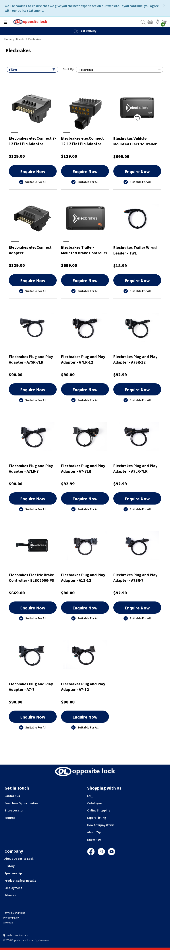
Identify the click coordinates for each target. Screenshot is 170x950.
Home (8, 39)
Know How (94, 840)
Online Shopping (98, 810)
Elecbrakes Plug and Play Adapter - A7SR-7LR (31, 359)
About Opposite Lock (18, 859)
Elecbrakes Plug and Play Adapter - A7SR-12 (135, 359)
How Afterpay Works (100, 825)
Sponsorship (13, 873)
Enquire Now (32, 171)
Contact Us (12, 796)
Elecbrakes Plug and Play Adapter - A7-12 (83, 686)
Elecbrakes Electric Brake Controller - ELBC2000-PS (31, 577)
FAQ (90, 796)
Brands (20, 39)
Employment (13, 888)
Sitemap (10, 895)
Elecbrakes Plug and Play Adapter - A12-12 (83, 577)
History (9, 866)
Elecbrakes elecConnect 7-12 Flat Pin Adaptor (32, 141)
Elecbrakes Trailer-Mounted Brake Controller (84, 250)
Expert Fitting (96, 818)
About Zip (94, 832)
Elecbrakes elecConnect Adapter (30, 250)
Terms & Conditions (14, 912)
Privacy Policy (11, 917)
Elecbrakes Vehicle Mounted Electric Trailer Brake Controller (135, 141)
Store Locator (13, 810)
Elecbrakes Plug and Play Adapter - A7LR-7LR (135, 468)
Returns (9, 818)
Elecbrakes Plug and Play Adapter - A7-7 (31, 686)
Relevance (86, 70)
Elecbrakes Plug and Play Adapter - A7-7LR (83, 468)
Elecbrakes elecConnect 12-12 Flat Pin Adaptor (82, 141)
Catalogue (94, 803)
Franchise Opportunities (21, 803)
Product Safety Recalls (20, 881)
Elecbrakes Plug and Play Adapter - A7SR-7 (135, 577)
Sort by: (69, 69)
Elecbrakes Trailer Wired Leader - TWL (135, 250)
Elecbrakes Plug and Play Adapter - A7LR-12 (83, 359)
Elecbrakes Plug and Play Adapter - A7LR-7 (31, 468)
